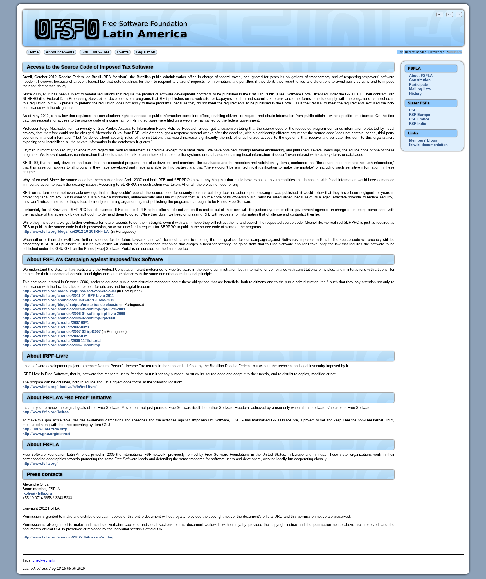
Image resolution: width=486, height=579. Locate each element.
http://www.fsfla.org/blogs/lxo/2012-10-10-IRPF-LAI (66, 231)
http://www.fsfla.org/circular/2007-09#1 (55, 322)
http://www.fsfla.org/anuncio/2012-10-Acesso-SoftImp (68, 537)
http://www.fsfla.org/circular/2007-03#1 (55, 336)
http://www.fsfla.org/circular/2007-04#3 (55, 327)
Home (33, 52)
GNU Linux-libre (95, 52)
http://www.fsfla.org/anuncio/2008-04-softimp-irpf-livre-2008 (73, 313)
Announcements (60, 52)
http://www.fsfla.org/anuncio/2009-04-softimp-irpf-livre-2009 (73, 309)
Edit (400, 51)
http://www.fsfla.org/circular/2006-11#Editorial (62, 340)
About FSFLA (421, 75)
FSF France (419, 119)
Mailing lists (420, 89)
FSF (412, 110)
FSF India (417, 124)
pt (459, 14)
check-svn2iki (44, 560)
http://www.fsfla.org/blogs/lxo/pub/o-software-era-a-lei (69, 291)
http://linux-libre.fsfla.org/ (44, 429)
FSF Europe (419, 115)
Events (123, 52)
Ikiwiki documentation (428, 145)
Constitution (420, 80)
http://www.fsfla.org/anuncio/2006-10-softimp (61, 345)
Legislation (145, 52)
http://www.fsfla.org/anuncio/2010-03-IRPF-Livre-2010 (68, 300)
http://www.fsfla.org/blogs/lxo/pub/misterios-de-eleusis (70, 304)
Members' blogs (423, 140)
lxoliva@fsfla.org (37, 493)
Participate (418, 84)
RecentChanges (415, 51)
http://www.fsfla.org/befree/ (45, 412)
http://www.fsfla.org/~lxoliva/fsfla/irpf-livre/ (59, 387)
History (415, 93)
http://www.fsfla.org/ (40, 463)
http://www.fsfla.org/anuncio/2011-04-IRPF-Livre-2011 (68, 295)
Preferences (436, 51)
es (449, 14)
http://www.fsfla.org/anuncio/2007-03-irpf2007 (61, 331)
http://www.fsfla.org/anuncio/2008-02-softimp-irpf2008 (68, 318)
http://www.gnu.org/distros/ (46, 434)
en (440, 14)
